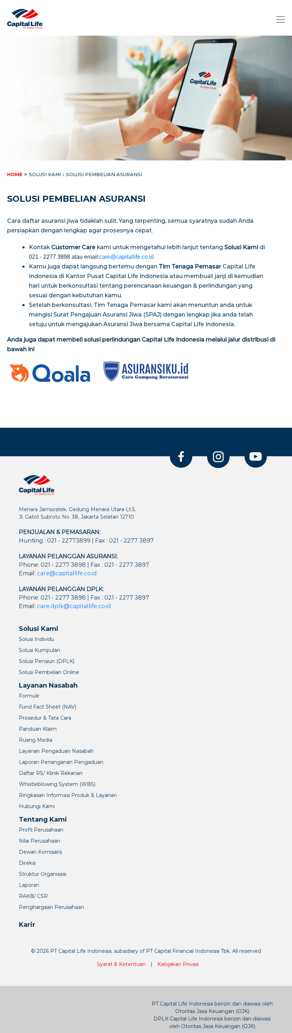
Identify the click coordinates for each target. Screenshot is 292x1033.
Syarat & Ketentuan (121, 964)
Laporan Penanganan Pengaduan (61, 762)
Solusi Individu (36, 639)
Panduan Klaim (38, 729)
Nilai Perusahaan (39, 841)
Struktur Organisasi (42, 874)
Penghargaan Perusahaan (51, 907)
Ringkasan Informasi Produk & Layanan (68, 795)
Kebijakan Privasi (178, 964)
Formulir (29, 696)
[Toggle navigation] (278, 19)
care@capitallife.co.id (126, 257)
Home (14, 174)
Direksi (27, 863)
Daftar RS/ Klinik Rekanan (51, 773)
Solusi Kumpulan (39, 650)
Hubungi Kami (37, 806)
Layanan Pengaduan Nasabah (56, 751)
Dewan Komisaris (40, 852)
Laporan (29, 885)
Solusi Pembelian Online (49, 672)
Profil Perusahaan (41, 830)
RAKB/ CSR (33, 896)
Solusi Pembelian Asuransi (104, 174)
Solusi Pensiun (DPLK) (46, 661)
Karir (27, 925)
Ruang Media (35, 740)
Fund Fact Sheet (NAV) (47, 707)
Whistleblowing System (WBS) (57, 784)
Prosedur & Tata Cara (45, 718)
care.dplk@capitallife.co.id (74, 606)
